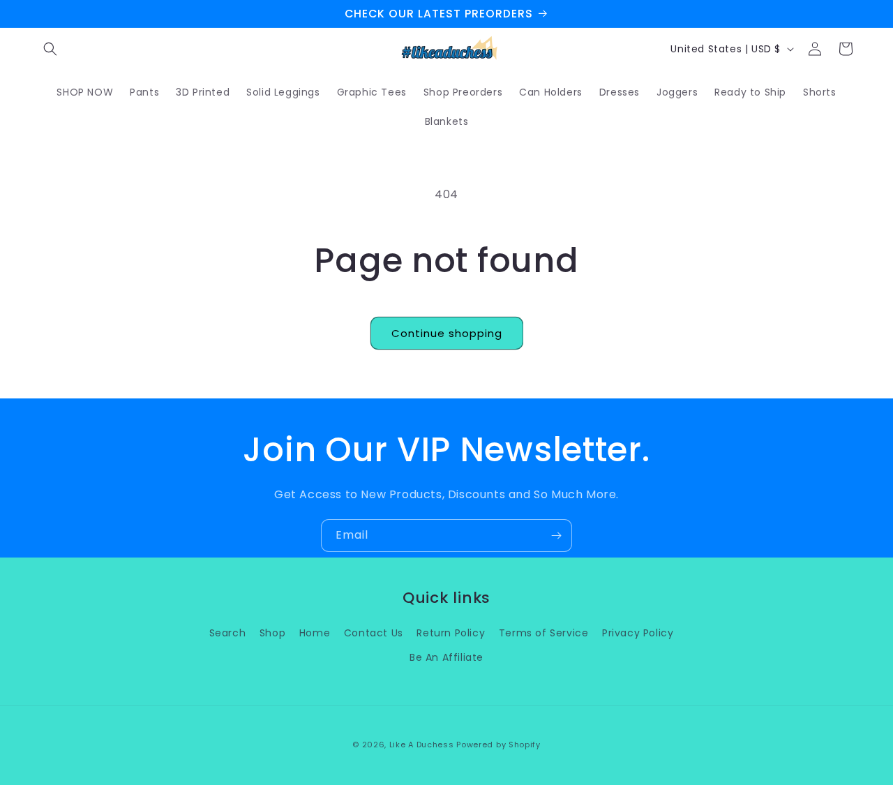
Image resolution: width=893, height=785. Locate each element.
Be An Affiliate (446, 657)
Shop (272, 633)
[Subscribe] (556, 535)
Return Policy (451, 633)
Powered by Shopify (498, 744)
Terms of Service (544, 633)
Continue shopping (446, 333)
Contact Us (373, 633)
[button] (50, 48)
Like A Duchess (421, 744)
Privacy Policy (637, 633)
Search (227, 633)
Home (314, 633)
